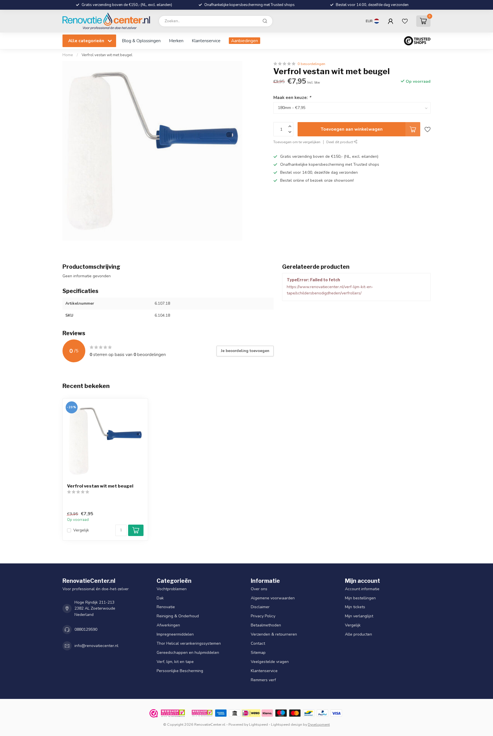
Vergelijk (81, 530)
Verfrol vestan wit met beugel (107, 55)
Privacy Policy (263, 616)
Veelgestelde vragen (270, 662)
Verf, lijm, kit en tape (175, 662)
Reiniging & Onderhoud (178, 616)
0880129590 (85, 629)
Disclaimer (260, 607)
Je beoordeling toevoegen (245, 350)
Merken (176, 41)
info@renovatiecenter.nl (96, 646)
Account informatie (362, 589)
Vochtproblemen (172, 589)
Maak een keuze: (292, 97)
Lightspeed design (286, 724)
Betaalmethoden (266, 625)
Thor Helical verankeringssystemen (189, 643)
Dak (160, 598)
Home (67, 55)
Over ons (259, 589)
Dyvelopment (319, 724)
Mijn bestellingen (360, 598)
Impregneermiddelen (175, 634)
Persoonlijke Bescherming (180, 671)
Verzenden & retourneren (274, 634)
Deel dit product (340, 141)
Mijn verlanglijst (359, 616)
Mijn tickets (355, 607)
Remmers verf (263, 680)
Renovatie (166, 607)
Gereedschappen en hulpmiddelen (188, 653)
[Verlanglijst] (405, 21)
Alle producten (358, 634)
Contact (258, 643)
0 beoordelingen (311, 63)
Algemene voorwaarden (273, 598)
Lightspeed (258, 724)
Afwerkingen (168, 625)
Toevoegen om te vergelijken (296, 141)
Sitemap (258, 653)
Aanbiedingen (244, 41)
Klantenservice (206, 41)
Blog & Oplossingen (141, 41)
